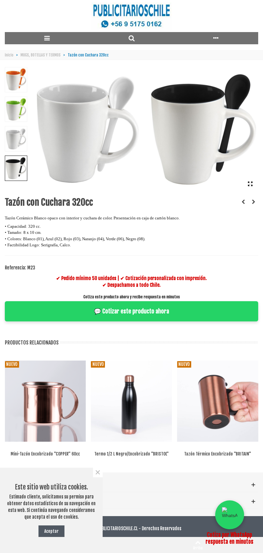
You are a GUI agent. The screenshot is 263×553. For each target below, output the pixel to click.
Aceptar (51, 531)
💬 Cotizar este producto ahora (131, 311)
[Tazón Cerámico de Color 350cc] (253, 202)
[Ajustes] (216, 38)
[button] (229, 514)
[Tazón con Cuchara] (250, 184)
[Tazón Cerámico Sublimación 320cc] (243, 202)
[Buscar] (131, 38)
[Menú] (47, 38)
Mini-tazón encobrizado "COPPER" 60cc (45, 453)
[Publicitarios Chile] (131, 16)
